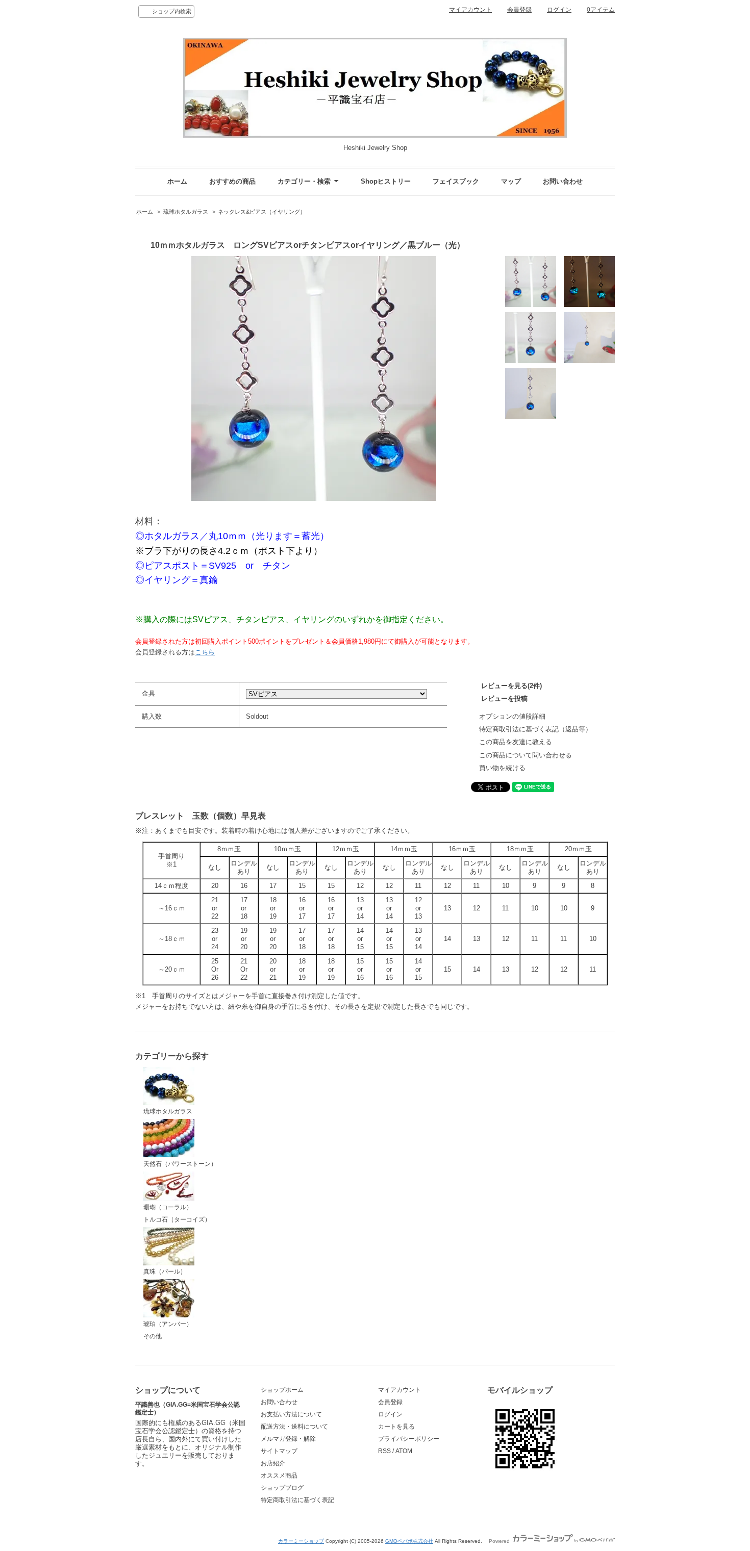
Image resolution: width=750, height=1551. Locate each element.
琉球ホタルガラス (185, 212)
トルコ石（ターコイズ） (177, 1219)
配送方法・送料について (294, 1426)
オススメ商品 (279, 1475)
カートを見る (396, 1426)
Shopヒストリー (386, 181)
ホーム (177, 181)
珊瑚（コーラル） (167, 1207)
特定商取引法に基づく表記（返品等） (535, 729)
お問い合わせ (563, 181)
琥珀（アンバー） (167, 1324)
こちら (205, 652)
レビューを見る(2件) (511, 686)
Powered (500, 1541)
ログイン (559, 9)
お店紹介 (273, 1463)
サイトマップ (279, 1451)
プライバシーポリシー (408, 1438)
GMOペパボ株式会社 (409, 1541)
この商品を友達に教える (515, 742)
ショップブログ (282, 1487)
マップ (511, 181)
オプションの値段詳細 (512, 716)
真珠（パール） (164, 1271)
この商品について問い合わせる (525, 755)
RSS (384, 1451)
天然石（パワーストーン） (180, 1163)
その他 (152, 1336)
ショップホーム (282, 1389)
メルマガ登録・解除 (288, 1438)
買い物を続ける (502, 768)
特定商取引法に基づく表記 (297, 1500)
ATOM (403, 1451)
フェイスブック (456, 181)
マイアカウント (470, 9)
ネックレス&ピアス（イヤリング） (262, 212)
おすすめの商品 (232, 181)
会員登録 (519, 9)
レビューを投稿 (504, 698)
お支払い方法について (291, 1414)
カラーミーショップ (301, 1541)
